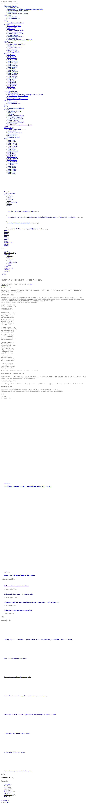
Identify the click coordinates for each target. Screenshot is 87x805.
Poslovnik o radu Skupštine (14, 32)
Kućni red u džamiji (12, 38)
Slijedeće (6, 572)
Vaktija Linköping (12, 67)
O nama (6, 241)
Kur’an (6, 21)
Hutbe (9, 260)
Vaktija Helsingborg (12, 61)
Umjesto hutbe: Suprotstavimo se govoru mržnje (18, 610)
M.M (8, 802)
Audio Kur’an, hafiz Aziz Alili (15, 23)
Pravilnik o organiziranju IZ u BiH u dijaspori (19, 39)
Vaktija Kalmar (11, 64)
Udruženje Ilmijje (12, 262)
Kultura (9, 263)
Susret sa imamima (12, 48)
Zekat (5, 20)
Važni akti (6, 24)
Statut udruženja (11, 45)
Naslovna (6, 251)
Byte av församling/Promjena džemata (17, 10)
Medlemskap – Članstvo (10, 6)
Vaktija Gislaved (11, 56)
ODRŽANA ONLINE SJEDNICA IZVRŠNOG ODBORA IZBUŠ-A (28, 486)
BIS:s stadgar (11, 29)
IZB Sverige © (5, 800)
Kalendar (6, 245)
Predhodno (7, 483)
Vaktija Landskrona (12, 65)
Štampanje (3, 285)
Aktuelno (9, 196)
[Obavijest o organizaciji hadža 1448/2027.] (10, 221)
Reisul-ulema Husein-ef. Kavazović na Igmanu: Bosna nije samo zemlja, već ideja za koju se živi (31, 602)
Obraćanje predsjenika (13, 52)
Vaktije (6, 53)
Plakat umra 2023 (12, 16)
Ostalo (9, 265)
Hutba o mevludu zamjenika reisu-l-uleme (16, 586)
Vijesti (9, 198)
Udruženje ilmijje (8, 42)
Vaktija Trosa (11, 79)
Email (8, 285)
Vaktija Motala (11, 70)
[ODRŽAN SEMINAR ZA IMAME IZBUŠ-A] (10, 209)
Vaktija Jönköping (12, 62)
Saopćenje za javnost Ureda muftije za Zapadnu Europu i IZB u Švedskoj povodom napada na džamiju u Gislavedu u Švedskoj (41, 217)
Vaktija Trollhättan (12, 77)
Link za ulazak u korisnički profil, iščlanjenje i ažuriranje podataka (25, 9)
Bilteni (6, 41)
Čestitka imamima (12, 50)
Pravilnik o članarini (12, 35)
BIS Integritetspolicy (13, 7)
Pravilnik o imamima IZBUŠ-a (15, 30)
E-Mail (4, 274)
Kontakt (6, 244)
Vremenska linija (8, 242)
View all (6, 230)
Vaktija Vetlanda (11, 82)
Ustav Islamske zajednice (14, 26)
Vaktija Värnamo (12, 84)
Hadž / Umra (7, 15)
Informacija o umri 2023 (13, 18)
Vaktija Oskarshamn (12, 73)
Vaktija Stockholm (12, 74)
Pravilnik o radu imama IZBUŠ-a (16, 44)
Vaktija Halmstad (12, 59)
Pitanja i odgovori (12, 12)
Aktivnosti (10, 259)
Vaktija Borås (11, 55)
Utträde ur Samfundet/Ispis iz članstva (17, 13)
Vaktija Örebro (11, 88)
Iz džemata (7, 788)
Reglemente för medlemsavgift (15, 36)
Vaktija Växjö (11, 87)
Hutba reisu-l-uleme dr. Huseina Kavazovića (19, 575)
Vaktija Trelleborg (12, 76)
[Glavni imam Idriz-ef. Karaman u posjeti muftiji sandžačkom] (10, 227)
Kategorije (7, 194)
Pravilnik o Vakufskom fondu (15, 33)
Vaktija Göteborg (12, 58)
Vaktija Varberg (11, 81)
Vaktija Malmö (11, 68)
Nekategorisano (8, 792)
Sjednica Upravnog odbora (14, 47)
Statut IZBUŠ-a (11, 27)
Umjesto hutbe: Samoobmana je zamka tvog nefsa (18, 594)
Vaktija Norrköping (12, 71)
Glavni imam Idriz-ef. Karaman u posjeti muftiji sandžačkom (23, 229)
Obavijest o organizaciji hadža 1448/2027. (18, 223)
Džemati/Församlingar (10, 193)
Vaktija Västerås (11, 85)
